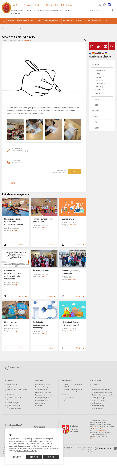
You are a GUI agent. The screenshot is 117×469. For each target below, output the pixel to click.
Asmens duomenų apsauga (101, 389)
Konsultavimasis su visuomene (102, 392)
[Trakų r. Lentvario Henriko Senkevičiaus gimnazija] (6, 8)
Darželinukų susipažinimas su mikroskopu (40, 325)
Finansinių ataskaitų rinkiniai (73, 389)
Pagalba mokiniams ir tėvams (45, 395)
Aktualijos (23, 29)
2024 (97, 105)
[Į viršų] (115, 448)
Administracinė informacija (49, 11)
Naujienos (13, 29)
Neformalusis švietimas (43, 392)
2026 (97, 64)
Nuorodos (95, 384)
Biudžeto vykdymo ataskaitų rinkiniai (73, 385)
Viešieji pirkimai (69, 397)
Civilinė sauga (96, 403)
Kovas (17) (99, 87)
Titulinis (4, 29)
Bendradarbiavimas (13, 405)
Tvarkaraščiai (15, 367)
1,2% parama (68, 400)
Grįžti (13, 183)
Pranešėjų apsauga (98, 398)
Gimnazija (68, 11)
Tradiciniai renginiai (13, 402)
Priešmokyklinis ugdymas (43, 387)
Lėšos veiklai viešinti (70, 392)
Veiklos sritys (17, 11)
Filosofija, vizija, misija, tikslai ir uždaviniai (17, 391)
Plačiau (21, 245)
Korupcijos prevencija (99, 400)
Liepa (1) (98, 74)
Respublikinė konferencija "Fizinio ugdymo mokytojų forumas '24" (13, 274)
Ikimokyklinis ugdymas (42, 384)
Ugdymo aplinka (12, 387)
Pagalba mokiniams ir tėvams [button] (29, 21)
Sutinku (51, 457)
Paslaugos (30, 11)
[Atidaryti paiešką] (113, 10)
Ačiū (74, 172)
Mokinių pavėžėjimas (42, 398)
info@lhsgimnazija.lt (100, 430)
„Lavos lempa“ (68, 219)
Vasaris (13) (100, 90)
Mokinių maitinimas (41, 400)
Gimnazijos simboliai (14, 397)
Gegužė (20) (100, 80)
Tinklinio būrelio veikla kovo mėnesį (43, 220)
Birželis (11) (100, 77)
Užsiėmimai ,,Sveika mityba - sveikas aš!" (71, 323)
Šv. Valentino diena (41, 270)
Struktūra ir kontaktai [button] (97, 21)
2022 (97, 116)
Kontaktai (15, 13)
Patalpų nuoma (40, 403)
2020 (97, 128)
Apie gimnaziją (12, 384)
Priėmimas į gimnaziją (14, 408)
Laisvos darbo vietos (99, 387)
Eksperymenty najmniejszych (10, 323)
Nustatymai (17, 457)
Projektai (66, 394)
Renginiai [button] (79, 21)
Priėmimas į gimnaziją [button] (51, 21)
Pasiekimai (10, 394)
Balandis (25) (100, 83)
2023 (97, 111)
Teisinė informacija (98, 406)
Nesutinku (34, 457)
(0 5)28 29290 (97, 428)
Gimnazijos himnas (13, 400)
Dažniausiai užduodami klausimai (103, 395)
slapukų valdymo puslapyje (27, 451)
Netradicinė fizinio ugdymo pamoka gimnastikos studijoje (13, 222)
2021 (97, 122)
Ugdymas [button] (11, 21)
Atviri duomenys (97, 408)
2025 (97, 99)
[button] (99, 4)
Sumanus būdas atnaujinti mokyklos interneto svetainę (84, 449)
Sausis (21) (99, 93)
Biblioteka (38, 406)
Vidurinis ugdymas (41, 389)
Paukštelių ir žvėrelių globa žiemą (71, 271)
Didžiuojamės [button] (68, 21)
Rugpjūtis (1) (100, 71)
